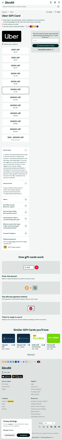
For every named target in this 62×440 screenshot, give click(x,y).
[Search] (58, 6)
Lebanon (4, 12)
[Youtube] (51, 427)
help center (12, 241)
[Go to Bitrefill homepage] (9, 2)
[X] (40, 427)
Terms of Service (45, 437)
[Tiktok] (47, 427)
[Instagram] (44, 427)
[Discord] (59, 427)
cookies (10, 424)
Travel (11, 12)
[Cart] (59, 2)
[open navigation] (2, 2)
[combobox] (29, 6)
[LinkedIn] (55, 427)
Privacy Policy (35, 437)
